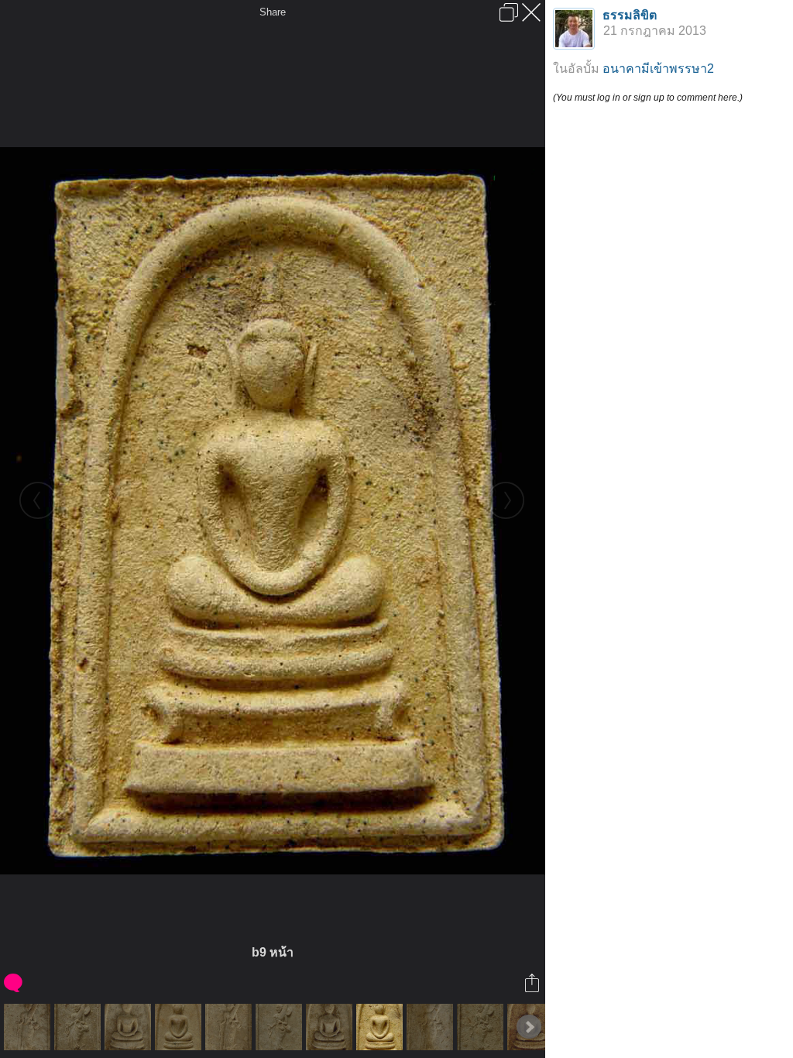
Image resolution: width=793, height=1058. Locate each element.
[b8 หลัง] (281, 1027)
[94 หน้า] (331, 1027)
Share (272, 12)
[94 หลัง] (432, 1027)
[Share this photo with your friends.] (533, 983)
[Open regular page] (508, 12)
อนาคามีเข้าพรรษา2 (658, 68)
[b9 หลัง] (482, 1027)
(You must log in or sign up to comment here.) (648, 97)
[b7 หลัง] (79, 1027)
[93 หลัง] (230, 1027)
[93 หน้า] (130, 1027)
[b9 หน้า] (381, 1027)
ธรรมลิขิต (629, 15)
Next (529, 1027)
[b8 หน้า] (180, 1027)
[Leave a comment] (14, 983)
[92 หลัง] (29, 1027)
